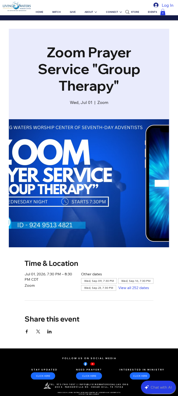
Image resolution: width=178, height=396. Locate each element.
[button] (162, 12)
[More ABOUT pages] (96, 12)
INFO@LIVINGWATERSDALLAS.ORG (104, 384)
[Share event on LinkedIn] (49, 331)
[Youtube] (92, 363)
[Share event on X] (38, 331)
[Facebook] (85, 363)
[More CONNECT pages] (121, 12)
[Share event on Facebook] (27, 331)
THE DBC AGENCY (92, 394)
